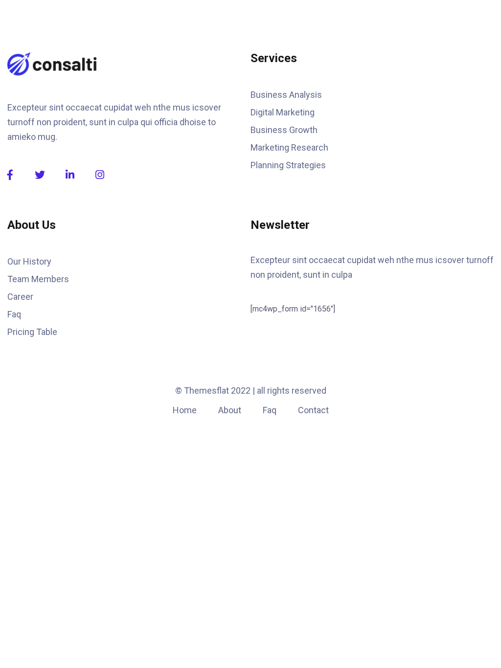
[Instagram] (99, 175)
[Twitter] (40, 175)
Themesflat (206, 390)
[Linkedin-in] (70, 175)
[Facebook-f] (10, 175)
